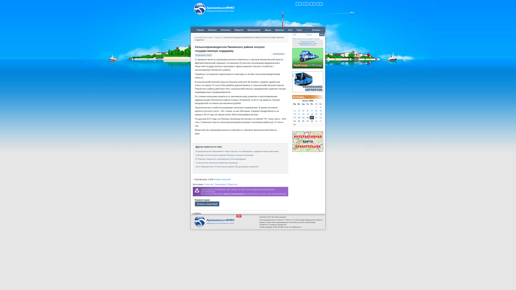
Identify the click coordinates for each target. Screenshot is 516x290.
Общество (239, 30)
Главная (200, 30)
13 (308, 114)
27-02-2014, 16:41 (204, 55)
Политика (212, 30)
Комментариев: (222, 179)
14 (312, 114)
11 (299, 114)
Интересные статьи (307, 45)
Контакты (316, 30)
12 (303, 114)
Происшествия (254, 30)
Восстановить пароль (311, 38)
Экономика (225, 30)
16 (321, 114)
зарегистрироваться (235, 193)
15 (316, 114)
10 (295, 114)
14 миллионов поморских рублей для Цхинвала (217, 162)
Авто (290, 30)
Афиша (268, 30)
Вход (322, 34)
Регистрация (297, 38)
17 (295, 117)
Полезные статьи (307, 41)
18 (299, 117)
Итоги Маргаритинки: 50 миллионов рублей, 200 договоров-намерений (227, 166)
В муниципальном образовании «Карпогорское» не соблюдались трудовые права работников (237, 151)
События (208, 184)
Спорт (299, 30)
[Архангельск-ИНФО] (214, 8)
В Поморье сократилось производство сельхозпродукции (221, 158)
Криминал (279, 30)
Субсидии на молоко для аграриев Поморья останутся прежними (225, 155)
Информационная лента (307, 43)
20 (308, 117)
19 (303, 117)
